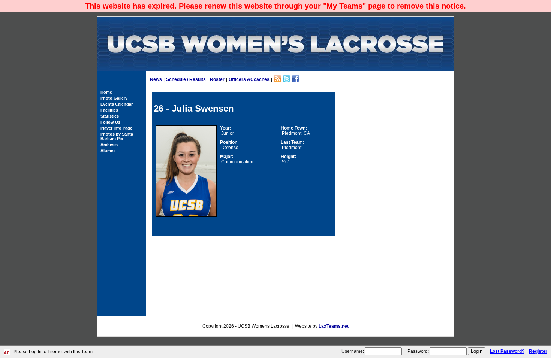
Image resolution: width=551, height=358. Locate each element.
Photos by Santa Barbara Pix (116, 136)
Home (106, 92)
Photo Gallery (113, 98)
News (156, 79)
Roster (217, 79)
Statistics (109, 116)
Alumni (107, 150)
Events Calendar (116, 104)
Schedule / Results (186, 79)
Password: (418, 351)
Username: (352, 351)
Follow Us (110, 122)
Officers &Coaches (249, 79)
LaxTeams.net (334, 326)
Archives (109, 144)
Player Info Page (116, 128)
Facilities (109, 110)
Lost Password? (507, 351)
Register (538, 351)
